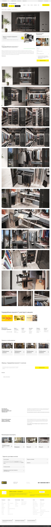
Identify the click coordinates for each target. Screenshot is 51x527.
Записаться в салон (43, 60)
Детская (3, 511)
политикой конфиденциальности (41, 57)
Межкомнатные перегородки (11, 508)
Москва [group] (3, 372)
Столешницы (16, 503)
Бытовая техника (23, 504)
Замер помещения (35, 503)
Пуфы (8, 507)
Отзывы (41, 515)
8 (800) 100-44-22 (15, 482)
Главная (3, 9)
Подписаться (42, 491)
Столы (8, 511)
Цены (40, 507)
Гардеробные (9, 9)
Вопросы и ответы (42, 503)
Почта (29, 491)
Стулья (9, 512)
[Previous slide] (47, 340)
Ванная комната (4, 503)
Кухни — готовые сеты (10, 503)
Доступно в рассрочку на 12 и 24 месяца (29, 48)
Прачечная (3, 508)
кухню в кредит (16, 461)
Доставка (34, 508)
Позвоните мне (15, 483)
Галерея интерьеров (23, 503)
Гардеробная (3, 507)
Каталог (6, 9)
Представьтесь (38, 47)
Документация (42, 504)
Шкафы (9, 504)
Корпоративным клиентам (36, 512)
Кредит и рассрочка (35, 504)
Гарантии (34, 507)
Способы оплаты (35, 511)
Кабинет (3, 512)
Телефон (38, 50)
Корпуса (16, 504)
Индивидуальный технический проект (44, 511)
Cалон (37, 52)
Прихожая (3, 504)
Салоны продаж (42, 512)
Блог (40, 508)
